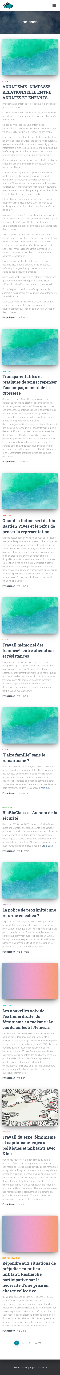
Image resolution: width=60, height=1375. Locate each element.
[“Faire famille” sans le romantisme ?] (30, 725)
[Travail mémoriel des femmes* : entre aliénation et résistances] (30, 615)
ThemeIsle (41, 1367)
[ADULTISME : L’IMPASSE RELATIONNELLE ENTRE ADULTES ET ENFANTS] (30, 57)
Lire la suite (44, 788)
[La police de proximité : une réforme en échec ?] (30, 880)
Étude (5, 81)
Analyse (6, 371)
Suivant (39, 1343)
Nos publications (11, 1258)
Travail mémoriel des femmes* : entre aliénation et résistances (28, 650)
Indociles (7, 807)
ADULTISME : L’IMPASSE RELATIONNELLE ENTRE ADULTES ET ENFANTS (26, 92)
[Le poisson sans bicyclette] (9, 5)
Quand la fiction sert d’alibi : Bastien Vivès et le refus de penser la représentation (29, 526)
